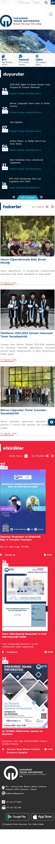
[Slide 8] (41, 49)
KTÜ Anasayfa (24, 2)
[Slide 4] (25, 49)
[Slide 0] (10, 49)
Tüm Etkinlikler (38, 455)
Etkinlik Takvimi (16, 455)
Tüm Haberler (38, 206)
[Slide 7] (37, 49)
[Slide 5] (29, 49)
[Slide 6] (33, 49)
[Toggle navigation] (50, 14)
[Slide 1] (14, 49)
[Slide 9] (44, 49)
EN (53, 2)
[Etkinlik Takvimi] (27, 456)
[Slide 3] (21, 49)
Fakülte (37, 2)
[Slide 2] (17, 49)
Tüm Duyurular (27, 197)
